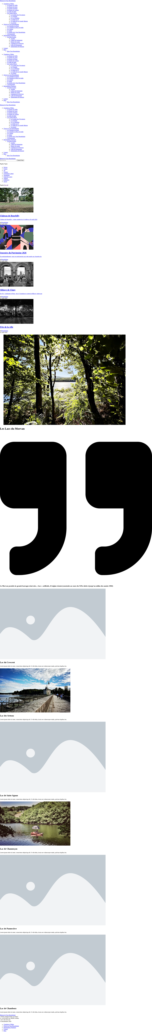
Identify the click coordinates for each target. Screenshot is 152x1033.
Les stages (13, 23)
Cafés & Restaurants (16, 45)
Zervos (5, 167)
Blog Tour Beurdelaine (13, 51)
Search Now (20, 160)
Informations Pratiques (10, 35)
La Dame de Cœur (12, 7)
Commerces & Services (17, 43)
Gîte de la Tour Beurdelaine (11, 24)
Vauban (6, 178)
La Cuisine (10, 29)
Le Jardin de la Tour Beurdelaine (16, 32)
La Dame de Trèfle (12, 5)
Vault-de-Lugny (8, 177)
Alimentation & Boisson (17, 46)
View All (6, 185)
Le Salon (9, 30)
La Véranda (14, 16)
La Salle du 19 (15, 19)
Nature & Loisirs (15, 42)
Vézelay (6, 172)
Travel (5, 181)
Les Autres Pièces (12, 13)
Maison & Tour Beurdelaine (8, 0)
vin (4, 170)
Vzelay (5, 169)
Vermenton (7, 175)
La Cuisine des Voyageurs (18, 15)
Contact (6, 48)
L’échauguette (11, 34)
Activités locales (11, 37)
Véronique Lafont (8, 173)
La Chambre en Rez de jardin (15, 27)
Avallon (13, 38)
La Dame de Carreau (13, 10)
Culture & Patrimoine (16, 40)
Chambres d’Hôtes (9, 3)
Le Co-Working (15, 18)
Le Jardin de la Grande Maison (19, 21)
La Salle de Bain (11, 11)
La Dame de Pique (12, 8)
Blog (5, 50)
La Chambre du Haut (13, 26)
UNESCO (6, 180)
